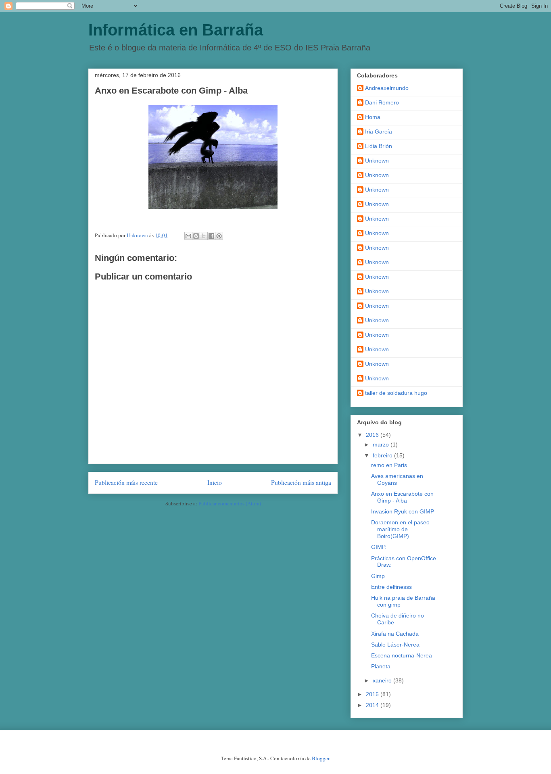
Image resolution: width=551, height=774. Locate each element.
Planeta (380, 666)
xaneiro (383, 680)
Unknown (377, 160)
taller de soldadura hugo (396, 393)
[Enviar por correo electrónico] (188, 236)
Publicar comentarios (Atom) (229, 503)
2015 (373, 694)
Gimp (378, 576)
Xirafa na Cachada (395, 633)
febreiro (383, 455)
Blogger (320, 758)
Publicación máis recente (126, 482)
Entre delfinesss (391, 587)
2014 (373, 705)
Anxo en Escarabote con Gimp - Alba (402, 497)
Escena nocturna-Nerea (401, 655)
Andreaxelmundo (387, 88)
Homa (372, 117)
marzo (381, 444)
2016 (373, 435)
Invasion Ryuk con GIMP (402, 511)
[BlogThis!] (196, 236)
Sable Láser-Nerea (395, 644)
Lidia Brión (378, 146)
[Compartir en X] (204, 236)
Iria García (378, 131)
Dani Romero (382, 102)
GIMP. (378, 547)
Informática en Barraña (175, 30)
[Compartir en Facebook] (211, 236)
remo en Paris (389, 465)
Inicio (214, 482)
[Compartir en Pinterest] (219, 236)
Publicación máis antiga (301, 482)
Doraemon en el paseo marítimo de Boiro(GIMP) (400, 529)
